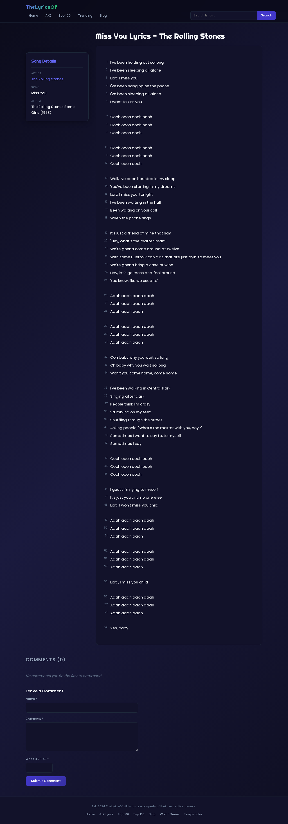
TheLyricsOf (41, 7)
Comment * (34, 718)
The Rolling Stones (47, 79)
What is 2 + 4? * (37, 759)
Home (33, 16)
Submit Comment (46, 781)
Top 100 (64, 16)
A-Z (48, 16)
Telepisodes (193, 814)
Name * (31, 699)
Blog (103, 16)
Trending (85, 16)
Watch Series (170, 814)
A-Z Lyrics (106, 814)
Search (266, 15)
